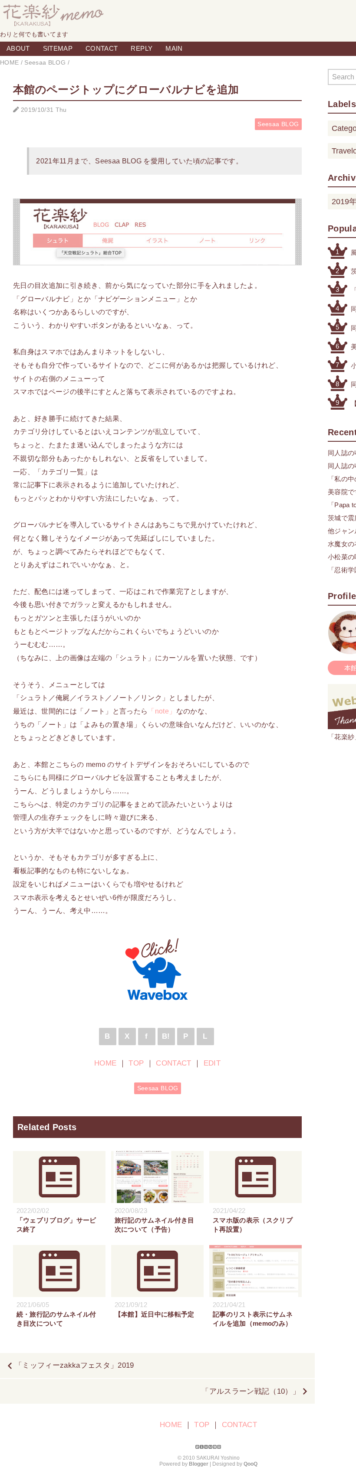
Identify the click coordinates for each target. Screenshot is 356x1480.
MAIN (173, 48)
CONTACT (102, 48)
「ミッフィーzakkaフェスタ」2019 (74, 1365)
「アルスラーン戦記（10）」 (250, 1391)
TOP (136, 1063)
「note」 (162, 711)
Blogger (198, 1464)
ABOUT (18, 48)
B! (166, 1036)
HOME (105, 1063)
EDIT (212, 1063)
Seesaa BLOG (278, 124)
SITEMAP (58, 48)
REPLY (141, 48)
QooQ (250, 1464)
